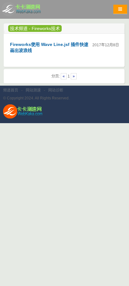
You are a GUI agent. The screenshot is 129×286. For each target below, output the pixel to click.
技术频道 (19, 28)
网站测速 (33, 90)
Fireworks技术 (46, 28)
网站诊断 (55, 90)
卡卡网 (28, 11)
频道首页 (10, 90)
